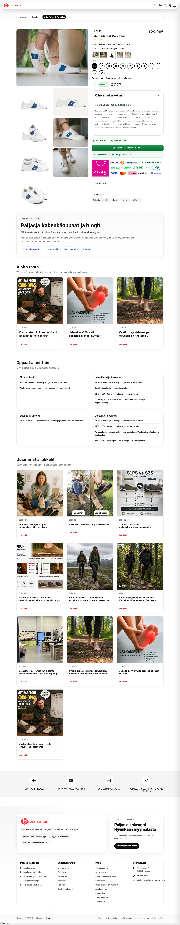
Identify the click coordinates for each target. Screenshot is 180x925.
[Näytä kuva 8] (34, 192)
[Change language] (160, 5)
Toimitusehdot (102, 897)
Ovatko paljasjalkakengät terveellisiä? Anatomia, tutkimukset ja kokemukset (136, 336)
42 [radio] (137, 66)
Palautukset (100, 893)
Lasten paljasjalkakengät (31, 885)
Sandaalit (87, 249)
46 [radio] (94, 73)
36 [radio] (94, 66)
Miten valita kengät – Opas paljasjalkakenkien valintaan (44, 382)
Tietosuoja (100, 902)
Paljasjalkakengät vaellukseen (33, 876)
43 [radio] (144, 66)
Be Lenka (62, 872)
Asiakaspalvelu (102, 889)
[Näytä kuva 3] (70, 102)
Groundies (62, 876)
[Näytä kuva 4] (34, 132)
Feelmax (61, 885)
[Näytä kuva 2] (34, 102)
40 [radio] (123, 66)
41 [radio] (130, 66)
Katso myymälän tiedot (127, 846)
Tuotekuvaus (100, 183)
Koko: (94, 61)
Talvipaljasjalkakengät (30, 881)
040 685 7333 (142, 876)
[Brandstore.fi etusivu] (35, 821)
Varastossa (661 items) (113, 48)
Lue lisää (23, 345)
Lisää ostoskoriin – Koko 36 (129, 148)
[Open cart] (169, 5)
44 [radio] (151, 66)
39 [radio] (116, 66)
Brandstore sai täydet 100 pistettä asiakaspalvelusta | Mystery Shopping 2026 (38, 674)
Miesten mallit (71, 249)
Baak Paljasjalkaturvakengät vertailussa (112, 388)
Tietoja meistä (101, 868)
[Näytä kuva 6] (34, 162)
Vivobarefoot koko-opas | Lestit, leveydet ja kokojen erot (45, 388)
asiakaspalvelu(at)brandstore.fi (151, 880)
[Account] (155, 5)
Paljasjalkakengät (31, 249)
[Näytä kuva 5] (70, 132)
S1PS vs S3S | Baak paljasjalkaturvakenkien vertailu (117, 394)
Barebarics (62, 881)
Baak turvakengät (65, 889)
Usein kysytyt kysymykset (106, 885)
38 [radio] (109, 66)
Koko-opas (101, 140)
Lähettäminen (120, 140)
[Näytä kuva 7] (70, 162)
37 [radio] (102, 66)
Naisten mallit (52, 249)
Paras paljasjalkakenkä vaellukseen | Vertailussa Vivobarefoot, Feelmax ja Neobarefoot (137, 600)
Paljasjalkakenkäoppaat (105, 876)
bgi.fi (48, 918)
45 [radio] (158, 66)
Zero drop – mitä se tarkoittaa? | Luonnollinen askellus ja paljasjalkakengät (39, 599)
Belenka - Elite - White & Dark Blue (114, 44)
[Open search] (165, 5)
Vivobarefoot (64, 868)
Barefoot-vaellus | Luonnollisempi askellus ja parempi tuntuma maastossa (52, 421)
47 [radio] (102, 73)
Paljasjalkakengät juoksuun (32, 872)
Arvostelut (99, 194)
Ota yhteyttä (100, 872)
